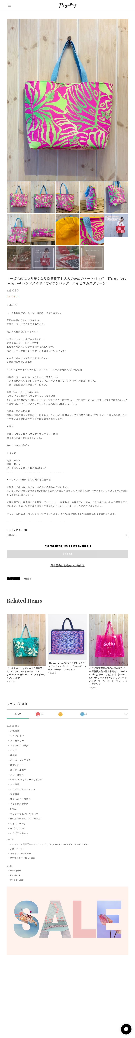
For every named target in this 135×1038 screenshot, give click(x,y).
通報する (28, 579)
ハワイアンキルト (19, 833)
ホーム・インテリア (20, 760)
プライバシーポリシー (20, 853)
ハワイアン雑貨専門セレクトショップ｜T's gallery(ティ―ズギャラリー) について (49, 844)
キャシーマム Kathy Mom (24, 813)
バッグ (13, 750)
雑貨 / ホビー (17, 765)
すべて (17, 714)
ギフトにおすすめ (19, 804)
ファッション (17, 735)
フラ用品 (14, 784)
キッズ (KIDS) (17, 823)
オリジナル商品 (18, 770)
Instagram (15, 870)
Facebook (15, 875)
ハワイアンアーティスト (22, 789)
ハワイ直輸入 (17, 774)
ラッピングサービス (17, 530)
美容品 (13, 755)
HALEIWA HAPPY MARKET (25, 818)
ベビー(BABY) (17, 828)
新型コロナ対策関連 (20, 799)
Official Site (16, 880)
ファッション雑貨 (19, 745)
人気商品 (14, 730)
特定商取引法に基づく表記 (23, 858)
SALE (13, 809)
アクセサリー (17, 740)
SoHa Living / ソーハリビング (26, 779)
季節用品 (14, 794)
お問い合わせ (16, 849)
